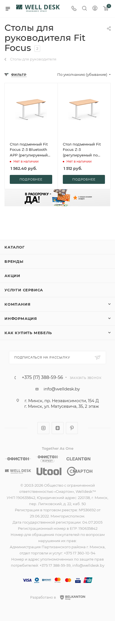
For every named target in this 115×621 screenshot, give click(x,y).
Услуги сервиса (23, 290)
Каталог (14, 247)
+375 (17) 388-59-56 (42, 377)
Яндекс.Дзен (58, 428)
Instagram (43, 428)
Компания (17, 304)
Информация (20, 318)
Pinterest (72, 428)
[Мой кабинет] (94, 8)
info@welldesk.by (62, 389)
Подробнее (31, 179)
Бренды (13, 261)
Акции (12, 275)
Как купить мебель (28, 333)
